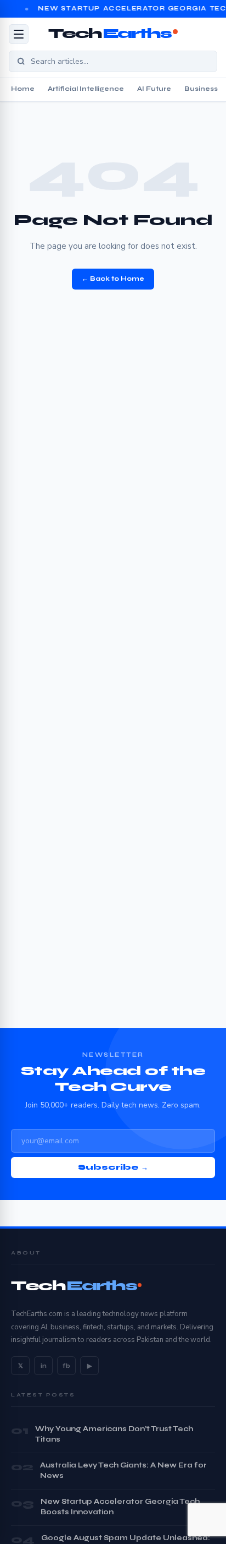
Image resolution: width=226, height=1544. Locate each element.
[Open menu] (19, 34)
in (44, 1366)
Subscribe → (113, 1167)
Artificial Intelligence (86, 88)
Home (23, 88)
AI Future (154, 88)
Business (201, 88)
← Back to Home (113, 278)
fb (66, 1366)
